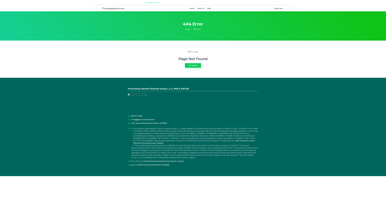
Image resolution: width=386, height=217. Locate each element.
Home (191, 8)
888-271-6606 (155, 3)
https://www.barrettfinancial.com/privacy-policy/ (164, 161)
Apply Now (278, 8)
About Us (200, 8)
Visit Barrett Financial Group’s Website (148, 143)
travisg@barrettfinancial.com (143, 119)
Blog (209, 8)
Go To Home (193, 65)
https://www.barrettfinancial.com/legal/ (153, 165)
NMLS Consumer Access (244, 141)
